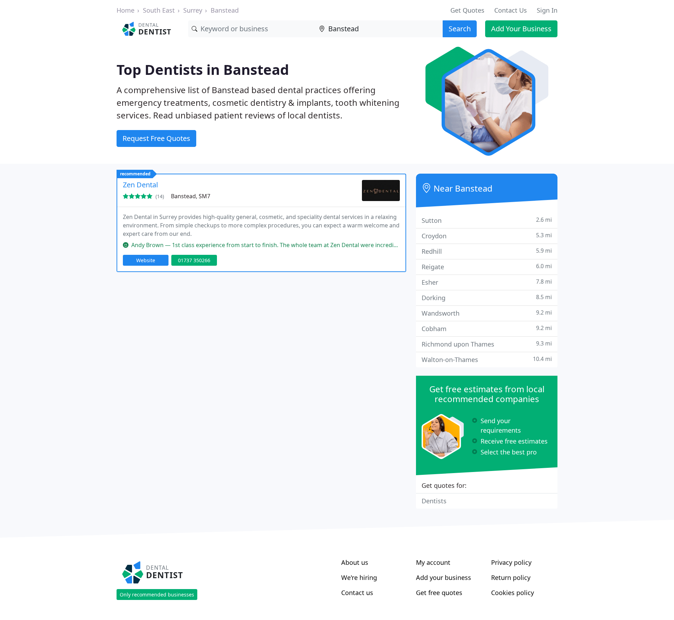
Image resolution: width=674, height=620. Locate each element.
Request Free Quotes (156, 138)
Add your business (443, 577)
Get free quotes (439, 592)
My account (433, 562)
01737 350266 (194, 260)
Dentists (434, 501)
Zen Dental (140, 184)
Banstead (225, 10)
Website (145, 260)
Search (460, 28)
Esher (487, 282)
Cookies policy (512, 592)
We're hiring (359, 577)
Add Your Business (521, 28)
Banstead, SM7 (190, 196)
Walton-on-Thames (487, 359)
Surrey (192, 10)
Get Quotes (467, 10)
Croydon (487, 235)
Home (125, 10)
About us (354, 562)
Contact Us (510, 10)
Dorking (487, 297)
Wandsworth (487, 313)
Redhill (487, 251)
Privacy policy (511, 562)
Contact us (357, 592)
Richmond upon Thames (487, 344)
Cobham (487, 328)
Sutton (487, 220)
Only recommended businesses (157, 594)
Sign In (547, 10)
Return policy (510, 577)
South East (159, 10)
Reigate (487, 266)
